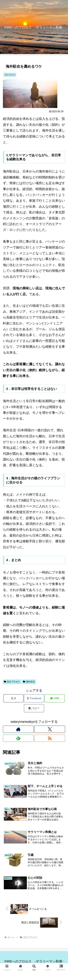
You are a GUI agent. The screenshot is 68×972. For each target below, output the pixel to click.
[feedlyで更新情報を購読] (18, 738)
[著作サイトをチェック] (18, 729)
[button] (34, 708)
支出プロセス (13, 681)
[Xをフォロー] (49, 729)
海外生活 (30, 681)
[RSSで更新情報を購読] (49, 738)
